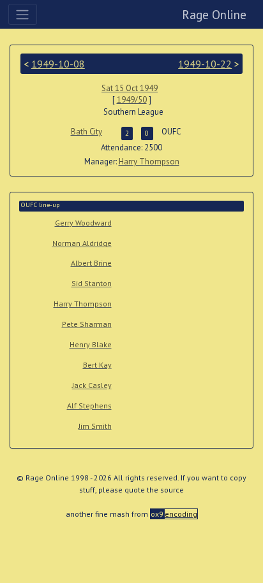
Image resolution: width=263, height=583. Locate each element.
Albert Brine (91, 263)
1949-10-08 (58, 63)
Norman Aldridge (82, 243)
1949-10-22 (205, 63)
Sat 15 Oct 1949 (129, 88)
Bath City (86, 131)
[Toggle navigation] (22, 14)
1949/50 (132, 99)
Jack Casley (92, 385)
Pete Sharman (87, 324)
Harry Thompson (149, 161)
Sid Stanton (91, 283)
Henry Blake (91, 344)
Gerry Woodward (83, 222)
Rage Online (214, 14)
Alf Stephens (89, 405)
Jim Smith (95, 426)
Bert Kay (97, 365)
